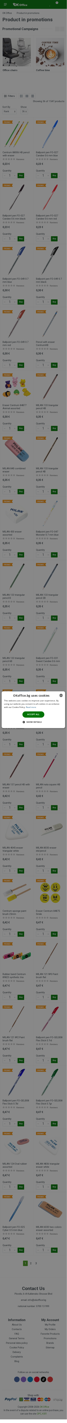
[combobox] (61, 695)
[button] (33, 722)
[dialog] (33, 709)
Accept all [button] (33, 714)
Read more (31, 707)
